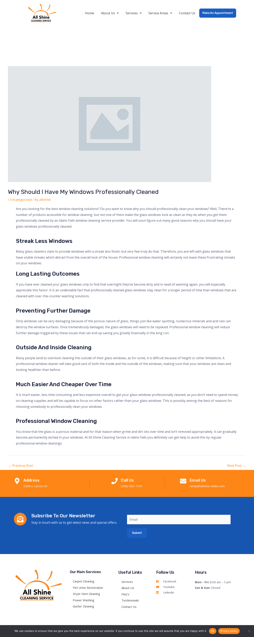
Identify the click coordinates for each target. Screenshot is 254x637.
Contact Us (187, 13)
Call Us (127, 480)
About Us (108, 13)
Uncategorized (21, 199)
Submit (137, 533)
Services (132, 13)
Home (89, 13)
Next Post (236, 465)
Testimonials (130, 600)
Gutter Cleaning (83, 606)
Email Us (198, 480)
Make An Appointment (217, 13)
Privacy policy (229, 630)
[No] (249, 631)
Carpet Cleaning (83, 581)
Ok (213, 630)
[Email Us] (183, 481)
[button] (110, 13)
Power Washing (83, 600)
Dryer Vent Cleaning (86, 594)
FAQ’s (125, 594)
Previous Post (20, 465)
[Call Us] (114, 481)
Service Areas (158, 13)
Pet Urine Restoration (88, 587)
